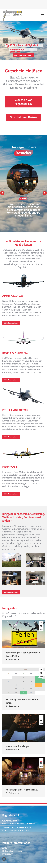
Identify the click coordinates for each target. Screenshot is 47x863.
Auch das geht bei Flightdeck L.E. (22, 789)
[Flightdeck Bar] (11, 578)
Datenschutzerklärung (13, 851)
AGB (4, 848)
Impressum (7, 853)
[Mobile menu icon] (42, 15)
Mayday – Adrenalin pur (17, 746)
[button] (2, 193)
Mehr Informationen (23, 55)
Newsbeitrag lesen (11, 659)
